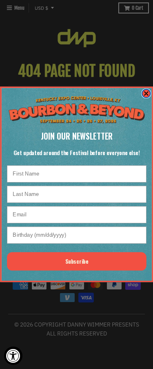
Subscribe (76, 262)
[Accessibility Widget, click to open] (13, 356)
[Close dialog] (146, 93)
